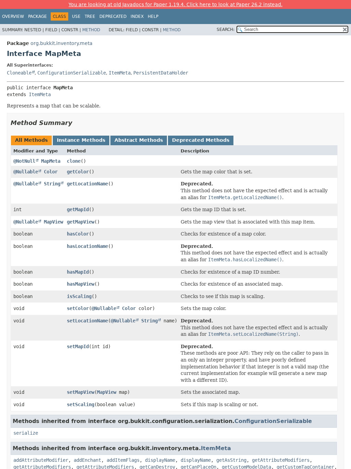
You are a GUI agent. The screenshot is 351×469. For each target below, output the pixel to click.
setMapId (78, 346)
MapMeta (50, 161)
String (52, 183)
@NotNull (24, 161)
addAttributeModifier (40, 460)
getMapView (80, 222)
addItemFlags (123, 460)
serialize (25, 433)
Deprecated (112, 16)
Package (37, 16)
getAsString (231, 460)
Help (153, 16)
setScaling (80, 404)
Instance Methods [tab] (81, 140)
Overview (13, 16)
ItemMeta (120, 73)
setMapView (80, 392)
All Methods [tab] (31, 140)
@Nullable (25, 171)
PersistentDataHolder (160, 73)
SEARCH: (225, 29)
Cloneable (19, 73)
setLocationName (87, 320)
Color (51, 171)
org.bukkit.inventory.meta (62, 43)
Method (91, 29)
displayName (160, 460)
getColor (78, 171)
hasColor (78, 234)
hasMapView (80, 284)
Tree (90, 16)
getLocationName (87, 183)
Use (76, 16)
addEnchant (87, 460)
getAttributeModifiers (281, 460)
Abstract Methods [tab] (138, 140)
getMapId (78, 209)
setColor (78, 308)
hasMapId (78, 272)
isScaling (79, 296)
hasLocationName (87, 246)
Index (137, 16)
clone (74, 161)
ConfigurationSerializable (71, 73)
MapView (53, 222)
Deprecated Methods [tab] (200, 140)
